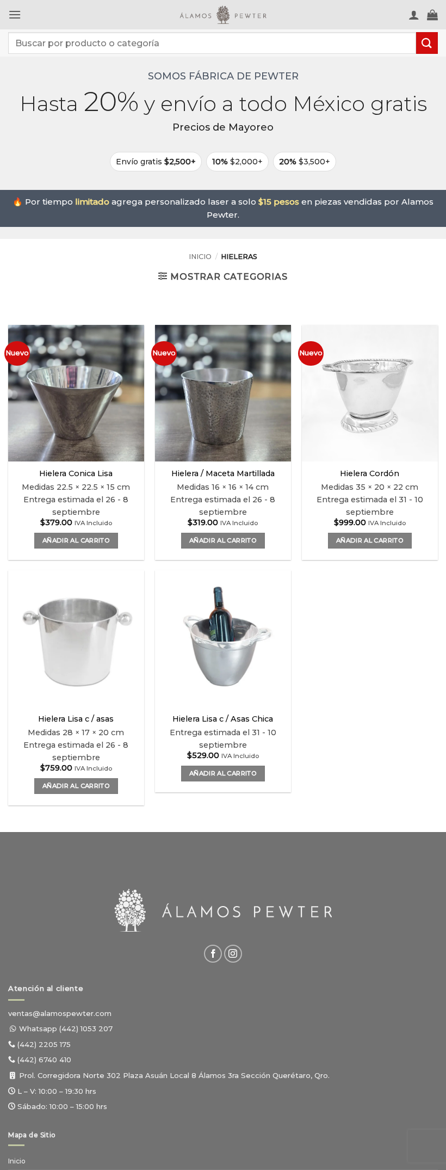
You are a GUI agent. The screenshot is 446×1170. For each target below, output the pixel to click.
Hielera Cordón (369, 473)
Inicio (200, 257)
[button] (14, 14)
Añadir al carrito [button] (76, 540)
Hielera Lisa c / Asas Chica (222, 719)
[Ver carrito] (432, 15)
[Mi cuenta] (413, 15)
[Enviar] (427, 42)
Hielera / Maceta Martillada (223, 473)
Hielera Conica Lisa (76, 473)
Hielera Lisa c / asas (76, 719)
